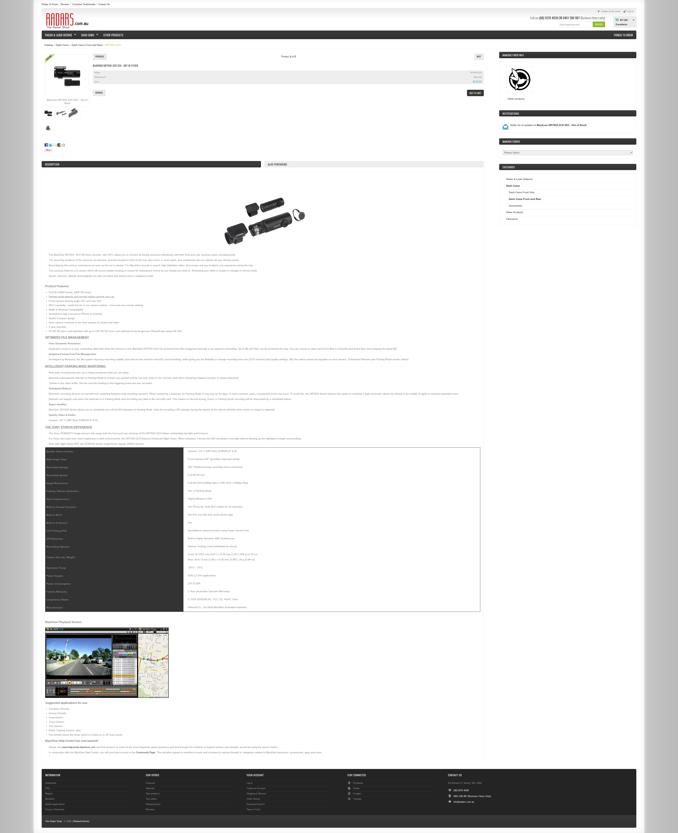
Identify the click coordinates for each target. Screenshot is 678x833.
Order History (253, 799)
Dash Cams (86, 35)
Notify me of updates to (548, 125)
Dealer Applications (55, 804)
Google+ (357, 793)
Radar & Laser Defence (57, 35)
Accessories (515, 205)
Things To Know (49, 4)
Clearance (512, 219)
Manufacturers (153, 804)
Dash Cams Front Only (521, 192)
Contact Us (104, 4)
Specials (150, 788)
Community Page (145, 752)
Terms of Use (253, 809)
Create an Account (255, 788)
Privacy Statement (54, 809)
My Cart (624, 19)
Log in (249, 783)
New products (153, 793)
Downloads (50, 783)
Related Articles (81, 821)
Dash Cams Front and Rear (87, 45)
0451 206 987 (571, 18)
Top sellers (151, 799)
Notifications (510, 113)
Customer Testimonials (84, 4)
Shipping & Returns (256, 793)
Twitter (356, 788)
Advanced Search (255, 804)
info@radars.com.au (463, 802)
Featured (150, 783)
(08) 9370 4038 (548, 18)
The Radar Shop (53, 821)
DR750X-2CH (113, 45)
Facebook (358, 783)
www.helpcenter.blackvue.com (79, 747)
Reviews (65, 4)
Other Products (113, 35)
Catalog (48, 45)
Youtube (357, 799)
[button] (599, 24)
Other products (516, 98)
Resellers (50, 799)
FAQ (47, 788)
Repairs (49, 793)
